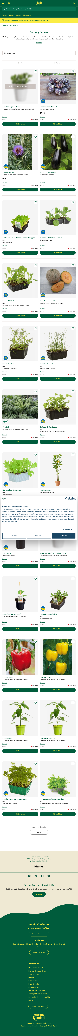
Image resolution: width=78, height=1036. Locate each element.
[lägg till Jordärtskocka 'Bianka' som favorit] (73, 71)
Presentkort (32, 981)
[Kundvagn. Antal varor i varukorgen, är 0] (74, 3)
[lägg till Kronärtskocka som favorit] (35, 136)
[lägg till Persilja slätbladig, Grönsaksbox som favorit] (73, 763)
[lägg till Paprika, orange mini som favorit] (73, 702)
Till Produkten (27, 124)
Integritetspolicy (33, 1026)
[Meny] (3, 3)
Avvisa (14, 536)
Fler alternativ (67, 529)
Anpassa (38, 536)
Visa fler (39, 832)
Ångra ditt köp (33, 974)
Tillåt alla (64, 536)
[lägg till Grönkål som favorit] (35, 391)
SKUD (30, 1000)
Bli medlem (39, 894)
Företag (31, 977)
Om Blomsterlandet (35, 968)
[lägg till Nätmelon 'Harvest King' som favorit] (35, 578)
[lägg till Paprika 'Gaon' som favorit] (35, 641)
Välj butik (4, 117)
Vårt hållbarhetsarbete (36, 990)
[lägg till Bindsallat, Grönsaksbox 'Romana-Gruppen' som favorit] (35, 202)
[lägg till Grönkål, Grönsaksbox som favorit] (73, 391)
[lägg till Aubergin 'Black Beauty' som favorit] (73, 136)
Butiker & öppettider (39, 952)
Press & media (33, 984)
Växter (4, 25)
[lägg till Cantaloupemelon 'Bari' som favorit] (73, 265)
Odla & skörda (12, 25)
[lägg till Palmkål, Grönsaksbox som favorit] (73, 578)
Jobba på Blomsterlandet (37, 994)
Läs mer (39, 42)
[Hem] (39, 3)
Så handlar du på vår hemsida (39, 997)
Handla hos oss (33, 987)
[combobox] (41, 8)
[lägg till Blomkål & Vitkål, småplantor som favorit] (73, 202)
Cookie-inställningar (38, 1006)
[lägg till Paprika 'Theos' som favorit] (73, 641)
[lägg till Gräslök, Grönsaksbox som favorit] (73, 328)
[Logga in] (69, 3)
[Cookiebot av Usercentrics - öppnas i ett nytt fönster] (67, 498)
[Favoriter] (8, 3)
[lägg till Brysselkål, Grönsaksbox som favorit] (35, 265)
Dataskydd (43, 1026)
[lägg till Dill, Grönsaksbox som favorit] (35, 328)
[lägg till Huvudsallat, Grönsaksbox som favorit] (35, 454)
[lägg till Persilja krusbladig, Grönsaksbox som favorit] (35, 763)
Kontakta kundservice (39, 934)
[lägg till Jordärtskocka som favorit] (73, 454)
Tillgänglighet (52, 1026)
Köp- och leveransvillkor (37, 971)
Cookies (23, 1026)
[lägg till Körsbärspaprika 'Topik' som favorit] (35, 71)
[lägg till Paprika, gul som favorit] (35, 702)
